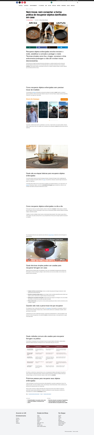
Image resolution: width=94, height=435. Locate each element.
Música (17, 421)
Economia (39, 417)
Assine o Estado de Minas (41, 426)
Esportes (26, 5)
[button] (49, 120)
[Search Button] (77, 2)
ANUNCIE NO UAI (69, 0)
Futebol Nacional (61, 421)
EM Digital (39, 423)
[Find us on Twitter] (20, 2)
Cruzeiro (59, 417)
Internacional (39, 419)
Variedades (18, 423)
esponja (27, 185)
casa (44, 179)
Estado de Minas (42, 413)
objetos (34, 92)
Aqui (46, 5)
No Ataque (61, 413)
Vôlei (59, 419)
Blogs (68, 5)
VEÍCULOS (54, 5)
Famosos (17, 418)
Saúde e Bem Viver (40, 422)
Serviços (73, 5)
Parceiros (63, 5)
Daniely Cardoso (30, 20)
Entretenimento (33, 5)
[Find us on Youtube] (25, 2)
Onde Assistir (60, 425)
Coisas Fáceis (51, 234)
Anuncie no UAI (21, 413)
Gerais (38, 415)
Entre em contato (75, 431)
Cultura (38, 421)
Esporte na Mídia (61, 423)
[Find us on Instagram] (22, 2)
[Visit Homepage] (51, 2)
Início (27, 8)
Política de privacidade (68, 431)
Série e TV (18, 419)
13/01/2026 (36, 20)
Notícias (20, 5)
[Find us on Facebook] (17, 2)
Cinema (17, 420)
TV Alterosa (41, 5)
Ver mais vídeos (64, 99)
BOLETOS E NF (63, 0)
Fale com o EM (39, 425)
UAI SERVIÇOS (58, 0)
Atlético (59, 416)
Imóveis (58, 5)
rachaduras (49, 308)
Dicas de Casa (30, 8)
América (59, 415)
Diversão (46, 20)
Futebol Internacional (61, 422)
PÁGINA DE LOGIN (75, 0)
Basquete (60, 420)
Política (38, 416)
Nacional (38, 420)
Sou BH (49, 5)
